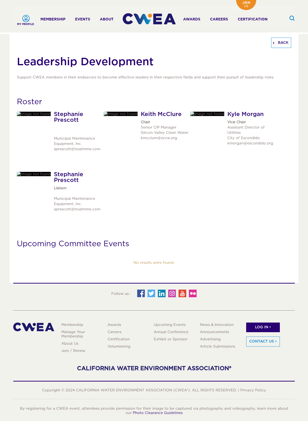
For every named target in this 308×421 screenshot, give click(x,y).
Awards (191, 19)
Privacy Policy (253, 390)
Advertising (210, 339)
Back (283, 42)
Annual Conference (171, 332)
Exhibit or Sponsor (170, 339)
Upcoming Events (170, 325)
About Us (69, 343)
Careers (219, 19)
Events (82, 19)
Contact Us (261, 341)
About (107, 19)
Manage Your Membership (73, 334)
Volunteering (119, 346)
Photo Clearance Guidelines (158, 413)
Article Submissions (217, 346)
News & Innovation (217, 325)
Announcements (214, 332)
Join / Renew (73, 351)
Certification (253, 19)
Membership (52, 19)
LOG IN (261, 327)
